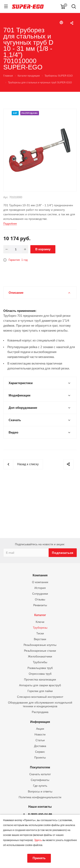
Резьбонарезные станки (40, 650)
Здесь (38, 840)
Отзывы (40, 599)
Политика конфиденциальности (40, 797)
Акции (40, 728)
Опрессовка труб (40, 673)
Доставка (40, 746)
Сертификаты (40, 780)
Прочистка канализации (40, 679)
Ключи (40, 621)
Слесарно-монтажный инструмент (40, 696)
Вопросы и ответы (40, 791)
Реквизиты (40, 605)
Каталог (40, 615)
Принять (39, 858)
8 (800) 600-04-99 (40, 814)
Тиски (40, 633)
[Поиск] (74, 7)
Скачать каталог (40, 774)
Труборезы (40, 627)
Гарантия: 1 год (18, 259)
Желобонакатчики (40, 656)
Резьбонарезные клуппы (40, 645)
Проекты (40, 757)
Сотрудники (40, 593)
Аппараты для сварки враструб (40, 685)
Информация (40, 722)
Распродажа (40, 712)
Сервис (40, 751)
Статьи (40, 740)
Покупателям (40, 767)
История (40, 588)
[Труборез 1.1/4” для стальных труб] (40, 149)
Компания (40, 575)
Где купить (40, 785)
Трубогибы (40, 662)
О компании (40, 582)
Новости (40, 734)
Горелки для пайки (40, 691)
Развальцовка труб (40, 668)
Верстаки (40, 639)
